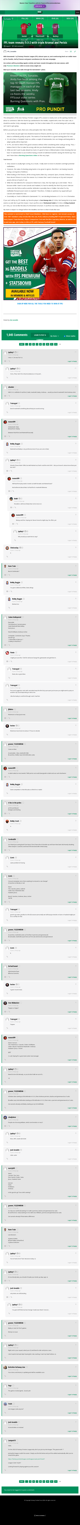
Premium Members (13, 66)
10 (47, 344)
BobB (16, 498)
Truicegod (13, 403)
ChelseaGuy (14, 548)
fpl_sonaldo (14, 320)
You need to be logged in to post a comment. (19, 1490)
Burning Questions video (28, 155)
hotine (12, 725)
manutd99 (11, 422)
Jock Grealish (14, 1150)
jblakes (10, 709)
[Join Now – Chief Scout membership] (40, 5)
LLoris (12, 857)
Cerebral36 (12, 839)
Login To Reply (72, 361)
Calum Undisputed (14, 617)
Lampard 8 (12, 1440)
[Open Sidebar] (77, 12)
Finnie (12, 652)
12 (55, 344)
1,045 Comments (16, 335)
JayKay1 (11, 352)
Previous (17, 344)
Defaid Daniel (13, 966)
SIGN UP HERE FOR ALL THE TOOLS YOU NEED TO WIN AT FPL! (40, 303)
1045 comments (18, 46)
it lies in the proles (14, 803)
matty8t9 (11, 1168)
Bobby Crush (14, 821)
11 (51, 344)
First (21, 344)
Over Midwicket (13, 1003)
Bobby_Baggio (15, 444)
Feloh (10, 1404)
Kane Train (12, 566)
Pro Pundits (7, 19)
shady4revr (12, 1117)
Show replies (70, 336)
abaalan (11, 387)
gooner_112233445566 (15, 744)
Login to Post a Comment (40, 335)
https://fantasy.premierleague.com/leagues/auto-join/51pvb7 (26, 1459)
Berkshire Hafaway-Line (16, 1367)
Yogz (10, 1385)
